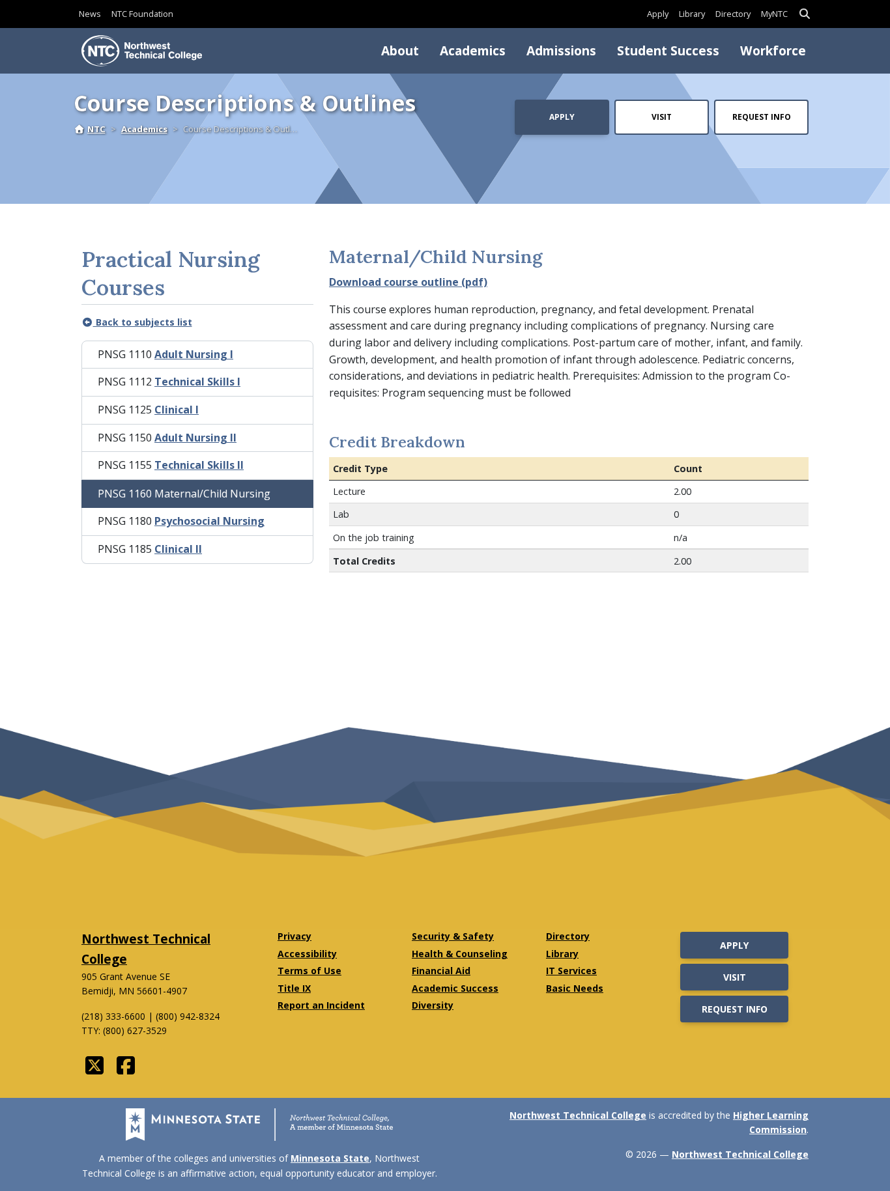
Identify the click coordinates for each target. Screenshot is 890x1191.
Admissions (561, 50)
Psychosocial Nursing (209, 521)
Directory (733, 14)
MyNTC (774, 14)
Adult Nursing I (193, 354)
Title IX (294, 988)
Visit (662, 116)
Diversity (432, 1005)
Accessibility (307, 953)
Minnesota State (330, 1158)
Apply (657, 14)
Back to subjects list (142, 322)
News (90, 14)
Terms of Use (309, 970)
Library (692, 14)
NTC (96, 129)
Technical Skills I (197, 381)
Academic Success (455, 988)
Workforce (773, 50)
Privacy (294, 936)
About (400, 50)
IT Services (571, 970)
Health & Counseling (460, 953)
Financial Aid (441, 970)
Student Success (668, 50)
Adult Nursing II (195, 437)
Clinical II (178, 549)
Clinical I (176, 409)
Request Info (761, 116)
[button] (804, 14)
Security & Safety (453, 936)
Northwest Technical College (578, 1115)
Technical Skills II (199, 465)
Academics (473, 50)
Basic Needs (574, 988)
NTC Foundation (142, 14)
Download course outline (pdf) (408, 282)
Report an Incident (321, 1005)
